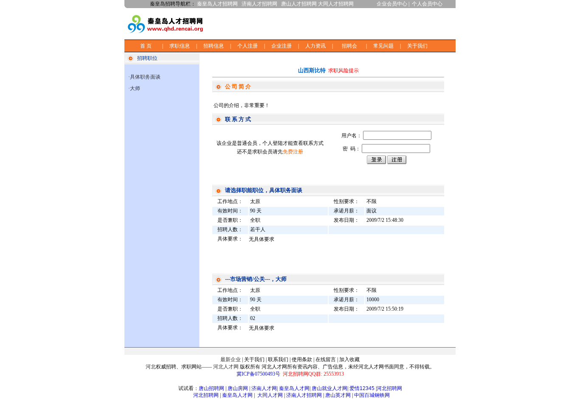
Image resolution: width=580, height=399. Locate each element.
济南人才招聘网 (259, 4)
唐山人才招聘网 (299, 4)
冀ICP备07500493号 (258, 374)
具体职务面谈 (145, 77)
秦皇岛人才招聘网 (217, 4)
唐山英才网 (338, 395)
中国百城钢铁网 (372, 395)
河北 (151, 367)
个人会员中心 (427, 4)
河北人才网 (226, 367)
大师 (135, 88)
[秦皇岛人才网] (167, 35)
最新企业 (230, 359)
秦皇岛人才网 (294, 388)
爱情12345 (361, 388)
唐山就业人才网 (329, 388)
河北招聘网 (389, 388)
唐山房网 (238, 388)
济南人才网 (264, 388)
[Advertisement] (349, 23)
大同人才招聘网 (336, 4)
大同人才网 (270, 395)
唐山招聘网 (211, 388)
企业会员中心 (392, 4)
